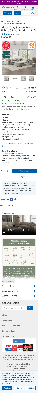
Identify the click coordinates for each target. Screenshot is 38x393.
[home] (8, 7)
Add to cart (24, 171)
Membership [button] (7, 320)
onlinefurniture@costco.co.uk (20, 156)
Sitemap (10, 364)
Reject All (31, 388)
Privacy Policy (12, 366)
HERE (4, 146)
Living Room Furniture (10, 24)
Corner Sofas (23, 24)
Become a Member (20, 357)
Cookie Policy (25, 366)
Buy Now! (24, 177)
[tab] (19, 315)
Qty (2, 171)
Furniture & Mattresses (14, 22)
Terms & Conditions (23, 364)
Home (3, 22)
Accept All (8, 388)
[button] (33, 13)
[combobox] (17, 13)
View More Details (8, 281)
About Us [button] (6, 315)
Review (19, 388)
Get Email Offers (10, 302)
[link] (8, 199)
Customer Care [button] (8, 331)
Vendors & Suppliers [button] (11, 325)
